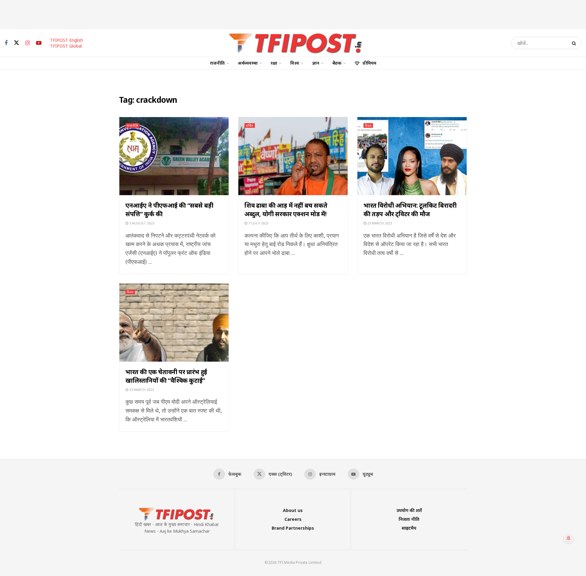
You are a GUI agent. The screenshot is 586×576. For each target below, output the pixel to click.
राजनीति (217, 63)
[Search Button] (575, 43)
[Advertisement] (293, 13)
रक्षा (274, 63)
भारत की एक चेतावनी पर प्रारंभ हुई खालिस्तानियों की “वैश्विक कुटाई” (166, 376)
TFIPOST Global (66, 46)
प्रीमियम (369, 63)
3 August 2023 (141, 223)
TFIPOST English (66, 40)
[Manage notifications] (568, 538)
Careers (293, 519)
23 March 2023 (379, 223)
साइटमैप (409, 528)
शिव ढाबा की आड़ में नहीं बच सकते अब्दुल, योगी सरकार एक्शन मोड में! (285, 209)
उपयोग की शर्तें (409, 510)
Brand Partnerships (293, 528)
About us (293, 510)
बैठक (337, 63)
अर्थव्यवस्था (248, 63)
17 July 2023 (257, 223)
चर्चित (250, 125)
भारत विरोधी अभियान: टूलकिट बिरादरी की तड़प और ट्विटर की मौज (410, 209)
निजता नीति (409, 519)
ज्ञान (315, 63)
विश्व (294, 63)
